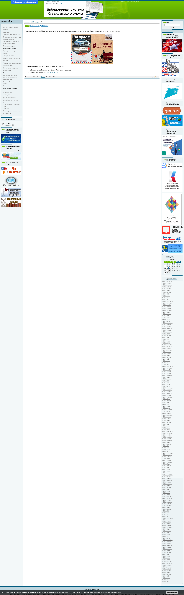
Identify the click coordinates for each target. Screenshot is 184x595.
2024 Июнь (166, 534)
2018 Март (166, 399)
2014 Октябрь (167, 325)
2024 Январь (167, 525)
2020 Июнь (166, 447)
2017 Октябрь (167, 390)
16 (167, 268)
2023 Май (166, 511)
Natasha (43, 77)
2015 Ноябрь (167, 348)
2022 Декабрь (167, 502)
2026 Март (166, 572)
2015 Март (166, 334)
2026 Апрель (167, 574)
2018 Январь (167, 395)
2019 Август (166, 429)
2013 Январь (167, 287)
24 (170, 270)
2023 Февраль (167, 505)
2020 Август (166, 451)
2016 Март (166, 355)
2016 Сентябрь (167, 366)
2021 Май (166, 467)
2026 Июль (166, 579)
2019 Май (166, 424)
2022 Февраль (167, 484)
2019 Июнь (166, 426)
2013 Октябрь (167, 303)
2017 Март (166, 377)
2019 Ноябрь (167, 435)
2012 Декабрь (167, 285)
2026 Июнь (166, 578)
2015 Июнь (166, 339)
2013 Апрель (167, 292)
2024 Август (166, 538)
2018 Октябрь (167, 411)
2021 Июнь (166, 469)
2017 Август (166, 386)
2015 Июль (166, 341)
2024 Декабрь (167, 545)
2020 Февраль (167, 440)
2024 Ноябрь (167, 543)
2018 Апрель (167, 400)
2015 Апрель (167, 335)
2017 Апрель (167, 379)
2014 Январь (167, 308)
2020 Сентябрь (167, 453)
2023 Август (166, 516)
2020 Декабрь (167, 458)
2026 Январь (167, 569)
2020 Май (166, 446)
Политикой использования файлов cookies (107, 592)
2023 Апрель (167, 509)
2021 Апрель (167, 466)
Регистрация (131, 2)
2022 (32, 22)
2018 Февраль (167, 397)
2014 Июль (166, 319)
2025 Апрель (167, 552)
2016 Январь (167, 352)
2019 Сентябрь (167, 431)
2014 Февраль (167, 310)
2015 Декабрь (167, 350)
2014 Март (166, 312)
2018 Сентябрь (167, 409)
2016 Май (166, 359)
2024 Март (166, 529)
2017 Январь (167, 373)
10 (170, 266)
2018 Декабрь (167, 415)
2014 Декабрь (167, 328)
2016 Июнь (166, 361)
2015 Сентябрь (167, 344)
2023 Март (166, 507)
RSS (60, 3)
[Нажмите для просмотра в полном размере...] (92, 63)
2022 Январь (167, 482)
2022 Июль (166, 493)
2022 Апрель (167, 487)
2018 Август (166, 408)
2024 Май (166, 532)
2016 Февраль (167, 353)
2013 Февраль (167, 288)
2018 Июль (166, 406)
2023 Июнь (166, 513)
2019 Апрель (167, 422)
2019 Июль (166, 428)
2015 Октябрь (167, 346)
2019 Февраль (167, 419)
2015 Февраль (167, 332)
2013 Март (166, 290)
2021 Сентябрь (167, 475)
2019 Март (166, 420)
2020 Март (166, 442)
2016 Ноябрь (167, 370)
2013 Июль (166, 297)
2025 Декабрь (167, 567)
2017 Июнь (166, 382)
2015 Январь (167, 330)
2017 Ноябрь (167, 391)
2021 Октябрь (167, 476)
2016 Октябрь (167, 368)
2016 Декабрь (167, 372)
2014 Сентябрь (167, 323)
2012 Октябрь (167, 281)
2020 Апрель (167, 444)
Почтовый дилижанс (39, 26)
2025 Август (166, 560)
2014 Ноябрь (167, 326)
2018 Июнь (166, 404)
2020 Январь (167, 438)
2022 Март (166, 485)
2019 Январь (167, 417)
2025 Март (166, 551)
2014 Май (166, 315)
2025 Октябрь (167, 563)
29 (165, 273)
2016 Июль (166, 362)
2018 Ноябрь (167, 413)
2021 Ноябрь (167, 478)
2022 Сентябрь (167, 496)
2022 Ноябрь (167, 500)
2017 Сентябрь (167, 388)
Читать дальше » (52, 72)
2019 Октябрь (167, 433)
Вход (137, 2)
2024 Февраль (167, 527)
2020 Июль (166, 449)
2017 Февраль (167, 375)
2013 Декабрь (167, 306)
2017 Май (166, 381)
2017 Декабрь (167, 393)
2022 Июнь (166, 491)
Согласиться (172, 592)
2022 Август (166, 494)
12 (174, 266)
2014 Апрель (167, 314)
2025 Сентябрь (167, 561)
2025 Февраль (167, 549)
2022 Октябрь (167, 498)
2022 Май (166, 489)
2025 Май (166, 554)
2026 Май (166, 576)
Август (37, 22)
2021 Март (166, 464)
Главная (123, 2)
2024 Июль (166, 536)
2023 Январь (167, 504)
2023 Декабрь (167, 523)
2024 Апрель (167, 531)
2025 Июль (166, 558)
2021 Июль (166, 471)
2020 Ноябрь (167, 456)
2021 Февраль (167, 462)
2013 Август (166, 299)
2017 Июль (166, 384)
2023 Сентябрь (167, 518)
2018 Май (166, 402)
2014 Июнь (166, 317)
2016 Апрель (167, 357)
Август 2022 (172, 259)
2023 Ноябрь (167, 522)
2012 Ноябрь (167, 283)
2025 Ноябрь (167, 565)
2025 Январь (167, 547)
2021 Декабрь (167, 480)
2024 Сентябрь (167, 540)
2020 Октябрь (167, 455)
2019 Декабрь (167, 437)
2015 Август (166, 343)
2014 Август (166, 321)
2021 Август (166, 473)
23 (167, 270)
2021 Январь (167, 460)
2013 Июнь (166, 296)
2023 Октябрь (167, 520)
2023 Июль (166, 514)
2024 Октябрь (167, 541)
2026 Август (166, 581)
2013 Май (166, 294)
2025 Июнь (166, 556)
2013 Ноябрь (167, 305)
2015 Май (166, 337)
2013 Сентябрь (167, 301)
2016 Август (166, 364)
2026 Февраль (167, 570)
